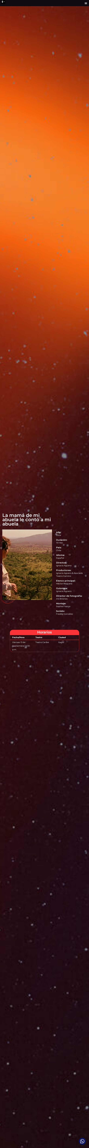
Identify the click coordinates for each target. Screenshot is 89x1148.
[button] (86, 3)
